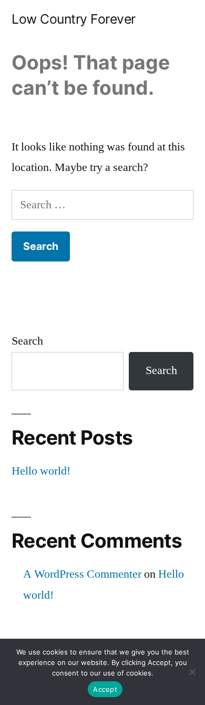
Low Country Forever (74, 19)
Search (27, 341)
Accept (105, 689)
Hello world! (41, 471)
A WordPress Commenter (82, 574)
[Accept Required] (192, 672)
